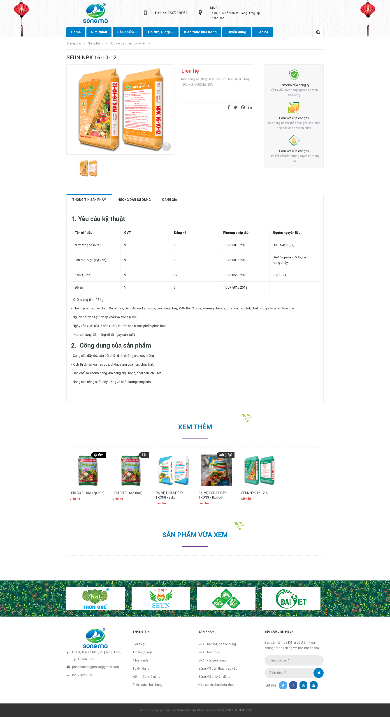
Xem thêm (195, 427)
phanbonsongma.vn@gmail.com (95, 667)
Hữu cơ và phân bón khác (216, 685)
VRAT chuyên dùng (212, 660)
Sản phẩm (206, 631)
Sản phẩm (126, 32)
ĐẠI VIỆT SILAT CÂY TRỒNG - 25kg (169, 495)
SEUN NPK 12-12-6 (254, 493)
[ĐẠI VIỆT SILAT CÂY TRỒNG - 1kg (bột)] (216, 470)
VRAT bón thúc (209, 652)
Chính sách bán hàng (147, 685)
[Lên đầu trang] (381, 688)
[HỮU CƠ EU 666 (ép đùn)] (88, 470)
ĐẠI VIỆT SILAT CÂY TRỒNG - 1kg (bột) (212, 495)
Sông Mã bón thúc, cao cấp (217, 668)
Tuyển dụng (236, 32)
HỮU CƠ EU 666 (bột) (127, 493)
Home (76, 32)
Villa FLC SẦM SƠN (238, 710)
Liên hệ (262, 32)
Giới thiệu (99, 32)
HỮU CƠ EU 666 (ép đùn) (87, 493)
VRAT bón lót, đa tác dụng (217, 644)
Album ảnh (140, 660)
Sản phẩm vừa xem (195, 535)
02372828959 (82, 675)
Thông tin (141, 631)
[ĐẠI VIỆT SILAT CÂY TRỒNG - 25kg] (174, 470)
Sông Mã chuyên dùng (214, 676)
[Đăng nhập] (314, 685)
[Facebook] (293, 685)
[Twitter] (283, 685)
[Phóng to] (166, 146)
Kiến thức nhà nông (200, 32)
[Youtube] (303, 685)
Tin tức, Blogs (159, 32)
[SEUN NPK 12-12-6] (259, 470)
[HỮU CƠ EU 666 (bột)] (131, 470)
